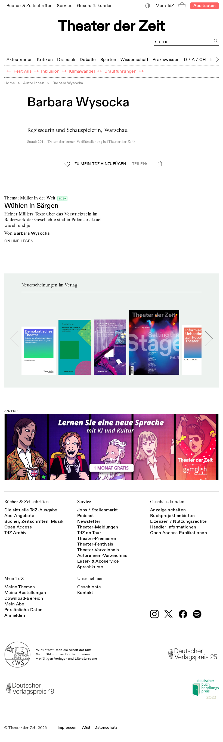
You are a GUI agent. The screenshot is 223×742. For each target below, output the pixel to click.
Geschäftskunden (167, 501)
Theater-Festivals (95, 544)
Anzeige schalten (168, 510)
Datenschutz (105, 727)
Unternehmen (90, 578)
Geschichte (89, 587)
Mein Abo (14, 604)
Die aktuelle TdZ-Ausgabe (30, 510)
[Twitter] (168, 614)
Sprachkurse (90, 567)
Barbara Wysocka (31, 233)
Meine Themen (19, 587)
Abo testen (204, 5)
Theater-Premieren (96, 538)
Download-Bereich (23, 598)
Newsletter (89, 521)
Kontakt (85, 592)
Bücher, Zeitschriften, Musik (33, 521)
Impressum (68, 727)
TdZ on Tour (89, 532)
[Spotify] (197, 614)
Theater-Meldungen (97, 527)
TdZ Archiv (15, 532)
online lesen (19, 241)
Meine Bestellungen (25, 592)
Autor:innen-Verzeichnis (102, 555)
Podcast (85, 515)
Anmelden (14, 615)
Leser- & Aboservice (98, 561)
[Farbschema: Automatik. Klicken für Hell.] (148, 6)
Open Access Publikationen (178, 532)
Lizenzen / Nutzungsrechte (178, 521)
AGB (86, 727)
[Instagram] (154, 614)
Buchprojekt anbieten (172, 515)
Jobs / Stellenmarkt (97, 510)
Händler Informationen (173, 527)
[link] (30, 5)
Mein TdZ (14, 578)
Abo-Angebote (19, 515)
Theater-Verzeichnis (98, 550)
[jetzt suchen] (216, 41)
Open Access (18, 527)
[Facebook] (183, 614)
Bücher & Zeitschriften (26, 501)
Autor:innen (33, 83)
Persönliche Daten (23, 609)
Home (9, 83)
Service (84, 501)
